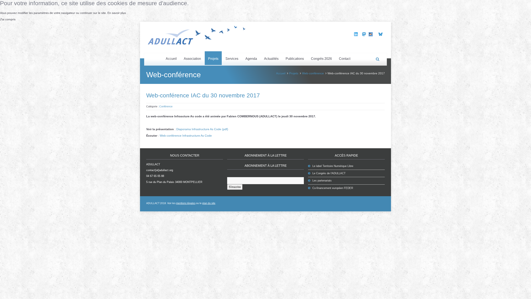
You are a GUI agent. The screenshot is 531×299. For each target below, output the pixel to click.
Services (231, 58)
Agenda (251, 58)
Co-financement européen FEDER (332, 188)
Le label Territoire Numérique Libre (332, 166)
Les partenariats (322, 180)
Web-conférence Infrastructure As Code (186, 135)
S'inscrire (235, 187)
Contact (344, 58)
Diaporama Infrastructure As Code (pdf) (202, 129)
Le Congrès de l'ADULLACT (329, 173)
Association (192, 58)
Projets (213, 58)
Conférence (166, 106)
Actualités (271, 58)
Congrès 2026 (321, 58)
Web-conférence (313, 73)
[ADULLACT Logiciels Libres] (198, 34)
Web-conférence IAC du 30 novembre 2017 (203, 95)
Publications (295, 58)
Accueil (171, 58)
